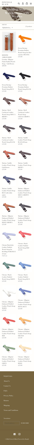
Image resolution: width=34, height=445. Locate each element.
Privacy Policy (8, 396)
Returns (6, 400)
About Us (7, 381)
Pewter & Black (7, 3)
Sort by (4, 25)
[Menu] (31, 3)
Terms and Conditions (11, 410)
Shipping (7, 405)
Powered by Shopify (23, 439)
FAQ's (5, 391)
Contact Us (7, 386)
